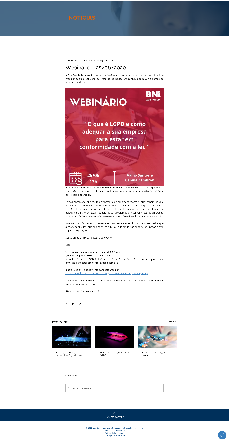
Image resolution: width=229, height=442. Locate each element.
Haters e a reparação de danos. (155, 354)
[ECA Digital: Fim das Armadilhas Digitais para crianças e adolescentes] (71, 337)
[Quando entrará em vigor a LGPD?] (114, 337)
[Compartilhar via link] (79, 304)
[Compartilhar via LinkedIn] (73, 304)
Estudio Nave (119, 435)
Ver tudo (173, 321)
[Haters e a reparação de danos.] (157, 337)
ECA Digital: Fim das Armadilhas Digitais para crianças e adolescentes (69, 354)
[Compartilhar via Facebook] (66, 304)
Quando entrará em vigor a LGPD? (114, 354)
